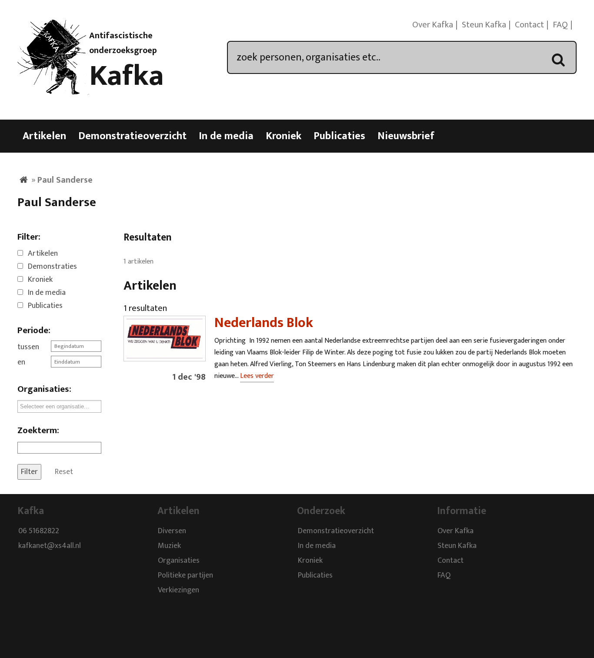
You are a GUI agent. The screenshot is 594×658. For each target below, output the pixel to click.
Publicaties (339, 136)
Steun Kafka (484, 24)
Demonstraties (52, 266)
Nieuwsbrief (405, 136)
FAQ (560, 24)
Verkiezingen (178, 590)
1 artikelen (138, 261)
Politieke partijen (185, 575)
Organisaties (179, 560)
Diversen (172, 531)
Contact (529, 24)
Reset (64, 471)
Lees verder (257, 376)
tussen (28, 347)
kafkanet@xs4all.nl (49, 545)
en (21, 362)
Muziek (169, 545)
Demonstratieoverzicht (132, 136)
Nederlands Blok (263, 322)
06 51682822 (38, 531)
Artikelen (44, 136)
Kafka (126, 76)
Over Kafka (432, 24)
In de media (226, 136)
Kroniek (283, 136)
